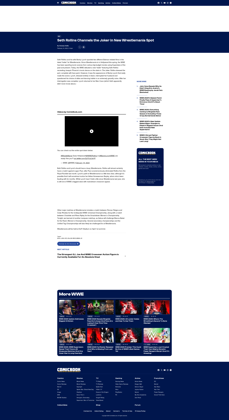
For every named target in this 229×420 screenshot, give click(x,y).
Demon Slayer (139, 387)
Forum (125, 3)
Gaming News (119, 381)
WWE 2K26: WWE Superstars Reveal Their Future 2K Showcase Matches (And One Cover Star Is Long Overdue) (71, 350)
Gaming (101, 3)
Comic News (61, 381)
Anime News (138, 381)
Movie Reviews (81, 384)
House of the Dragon (102, 392)
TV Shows (147, 344)
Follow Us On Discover (68, 244)
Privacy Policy (150, 182)
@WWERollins (91, 155)
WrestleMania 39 (77, 238)
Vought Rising (100, 397)
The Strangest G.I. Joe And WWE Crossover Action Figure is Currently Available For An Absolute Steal (88, 255)
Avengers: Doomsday (83, 397)
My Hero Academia (140, 395)
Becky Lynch (60, 238)
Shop (98, 405)
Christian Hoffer (64, 46)
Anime (108, 3)
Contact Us (88, 411)
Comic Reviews (61, 384)
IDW (58, 395)
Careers (116, 411)
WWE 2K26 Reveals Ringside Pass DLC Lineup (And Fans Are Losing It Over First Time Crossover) (100, 322)
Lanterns (98, 395)
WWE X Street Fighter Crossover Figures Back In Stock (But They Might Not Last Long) (150, 138)
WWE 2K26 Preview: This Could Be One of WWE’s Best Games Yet (128, 349)
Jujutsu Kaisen (139, 389)
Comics (82, 3)
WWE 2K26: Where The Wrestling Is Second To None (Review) (155, 321)
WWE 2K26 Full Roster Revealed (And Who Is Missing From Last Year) (100, 349)
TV (95, 3)
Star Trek (157, 389)
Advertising (99, 411)
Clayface (79, 392)
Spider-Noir (99, 387)
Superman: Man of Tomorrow (85, 400)
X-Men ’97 (99, 389)
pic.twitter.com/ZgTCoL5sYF (85, 158)
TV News (98, 381)
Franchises (159, 378)
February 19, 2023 (82, 163)
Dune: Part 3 (80, 395)
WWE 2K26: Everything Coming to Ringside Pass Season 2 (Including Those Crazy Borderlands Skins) (150, 113)
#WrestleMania (66, 155)
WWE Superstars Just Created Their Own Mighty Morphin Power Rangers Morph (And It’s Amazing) (156, 350)
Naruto (137, 392)
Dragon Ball (138, 384)
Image (59, 392)
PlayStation (118, 392)
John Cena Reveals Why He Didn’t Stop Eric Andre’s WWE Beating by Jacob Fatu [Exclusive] (151, 89)
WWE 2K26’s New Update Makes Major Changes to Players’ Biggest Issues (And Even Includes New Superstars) (151, 125)
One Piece (138, 397)
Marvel (59, 387)
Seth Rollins (68, 238)
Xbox (116, 389)
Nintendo (118, 387)
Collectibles (116, 3)
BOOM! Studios (61, 397)
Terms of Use (150, 181)
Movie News (80, 381)
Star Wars (157, 387)
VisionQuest (99, 400)
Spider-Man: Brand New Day (85, 389)
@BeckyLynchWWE (107, 155)
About (108, 411)
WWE (59, 36)
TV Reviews (99, 384)
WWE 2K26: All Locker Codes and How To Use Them (127, 320)
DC (58, 389)
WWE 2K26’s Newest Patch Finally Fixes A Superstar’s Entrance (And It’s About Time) (151, 101)
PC (116, 395)
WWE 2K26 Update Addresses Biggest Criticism (71, 320)
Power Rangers (158, 392)
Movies (89, 3)
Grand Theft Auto (159, 395)
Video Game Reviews (121, 384)
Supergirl (79, 387)
